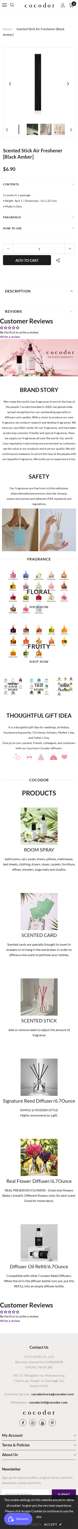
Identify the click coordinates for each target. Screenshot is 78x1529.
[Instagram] (32, 1422)
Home (7, 29)
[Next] (68, 84)
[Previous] (10, 84)
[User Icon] (63, 5)
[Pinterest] (52, 1422)
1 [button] (37, 701)
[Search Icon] (16, 5)
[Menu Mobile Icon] (4, 5)
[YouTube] (42, 1422)
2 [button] (41, 701)
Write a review (10, 337)
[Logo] (40, 5)
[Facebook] (22, 1422)
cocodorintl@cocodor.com (48, 1402)
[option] (39, 84)
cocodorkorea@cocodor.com (52, 1394)
